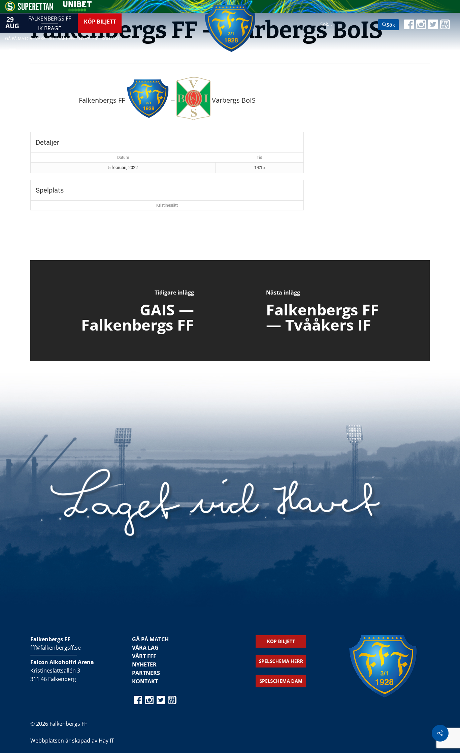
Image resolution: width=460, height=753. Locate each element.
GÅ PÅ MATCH (150, 639)
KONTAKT (145, 681)
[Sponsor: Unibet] (77, 9)
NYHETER (144, 664)
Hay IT (106, 740)
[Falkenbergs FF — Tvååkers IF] (330, 310)
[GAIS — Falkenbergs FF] (130, 310)
